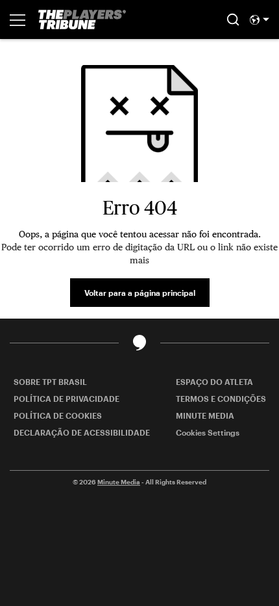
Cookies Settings (207, 432)
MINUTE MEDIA (205, 415)
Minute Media (118, 482)
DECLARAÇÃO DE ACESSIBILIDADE (82, 432)
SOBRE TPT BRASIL (50, 381)
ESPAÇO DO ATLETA (214, 381)
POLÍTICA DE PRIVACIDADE (66, 398)
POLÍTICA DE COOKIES (58, 415)
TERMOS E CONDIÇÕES (221, 398)
